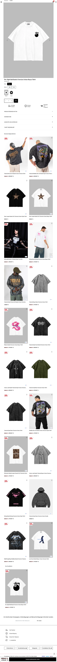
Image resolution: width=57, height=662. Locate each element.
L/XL (14, 87)
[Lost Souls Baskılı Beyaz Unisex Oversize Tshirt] (41, 540)
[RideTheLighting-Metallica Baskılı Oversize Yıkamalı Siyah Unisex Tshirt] (16, 540)
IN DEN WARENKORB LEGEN (33, 659)
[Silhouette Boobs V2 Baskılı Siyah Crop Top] (16, 240)
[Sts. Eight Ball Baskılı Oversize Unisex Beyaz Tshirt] (16, 586)
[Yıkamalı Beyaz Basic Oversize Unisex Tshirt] (41, 283)
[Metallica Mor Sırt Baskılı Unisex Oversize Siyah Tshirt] (41, 411)
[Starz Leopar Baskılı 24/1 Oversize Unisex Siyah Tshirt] (16, 197)
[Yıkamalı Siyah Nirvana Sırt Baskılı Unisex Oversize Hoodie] (16, 283)
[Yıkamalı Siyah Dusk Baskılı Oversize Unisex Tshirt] (41, 326)
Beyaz (9, 84)
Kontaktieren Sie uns (47, 648)
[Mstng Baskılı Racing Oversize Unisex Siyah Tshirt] (16, 497)
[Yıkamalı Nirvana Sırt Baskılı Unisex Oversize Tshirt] (16, 154)
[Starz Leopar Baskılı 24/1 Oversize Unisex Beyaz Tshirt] (41, 197)
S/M (9, 87)
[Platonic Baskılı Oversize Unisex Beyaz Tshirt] (16, 326)
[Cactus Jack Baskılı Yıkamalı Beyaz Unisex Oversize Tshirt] (41, 454)
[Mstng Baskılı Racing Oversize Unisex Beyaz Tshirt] (41, 240)
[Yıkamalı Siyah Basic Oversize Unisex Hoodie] (41, 497)
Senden (40, 620)
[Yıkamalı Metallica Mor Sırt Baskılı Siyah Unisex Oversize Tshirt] (41, 154)
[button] (7, 40)
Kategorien (34, 648)
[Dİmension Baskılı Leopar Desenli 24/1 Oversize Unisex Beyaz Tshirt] (16, 454)
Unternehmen (9, 648)
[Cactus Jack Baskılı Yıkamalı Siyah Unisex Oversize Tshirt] (16, 368)
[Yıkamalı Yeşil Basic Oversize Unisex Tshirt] (41, 368)
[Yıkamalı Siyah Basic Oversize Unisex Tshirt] (16, 411)
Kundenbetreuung (22, 648)
